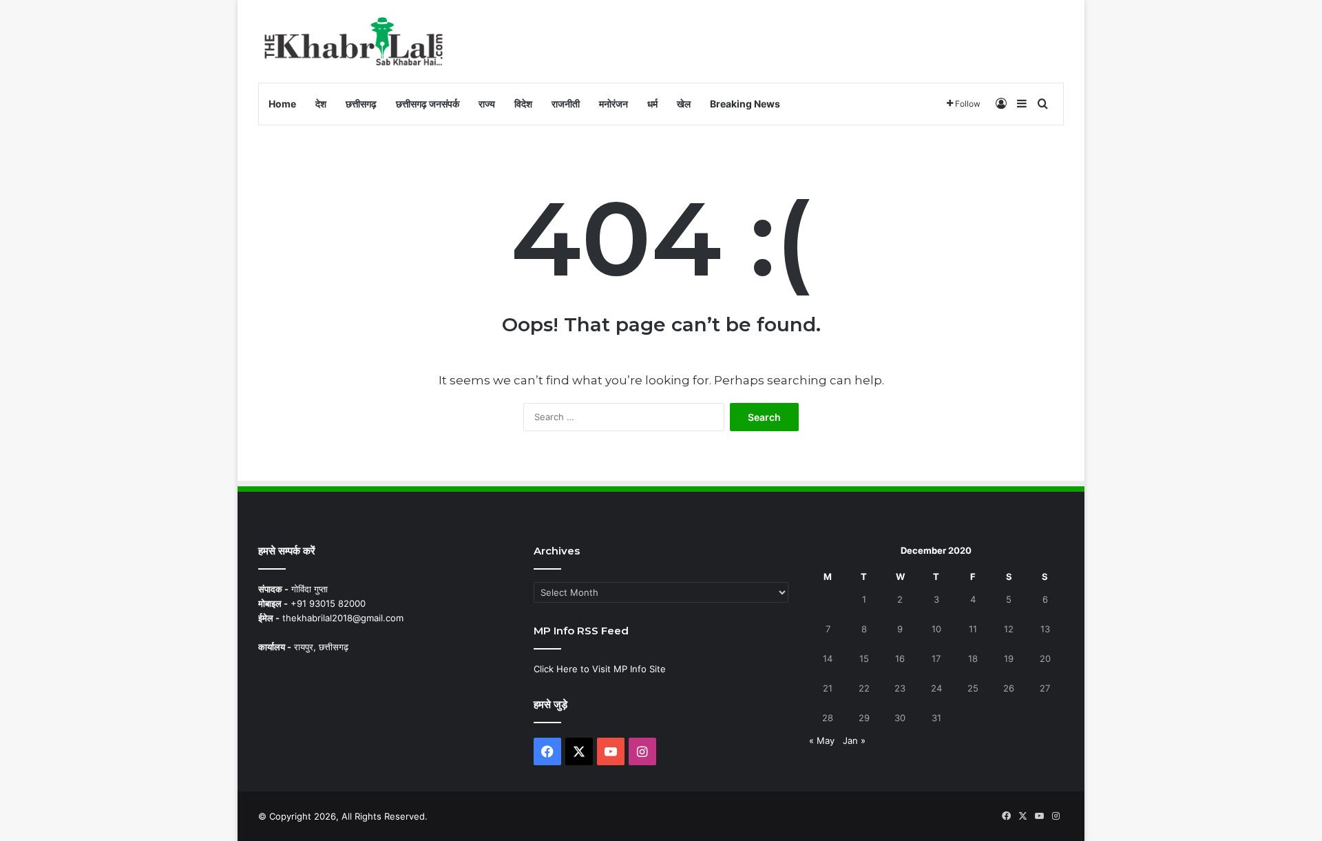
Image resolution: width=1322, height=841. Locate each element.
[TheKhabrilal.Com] (354, 41)
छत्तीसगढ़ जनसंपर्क (427, 104)
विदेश (523, 104)
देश (320, 104)
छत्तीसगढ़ (361, 104)
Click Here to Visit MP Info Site (600, 668)
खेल (684, 104)
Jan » (854, 740)
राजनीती (566, 104)
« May (822, 740)
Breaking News (745, 104)
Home (282, 104)
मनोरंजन (613, 104)
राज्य (487, 104)
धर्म (652, 104)
